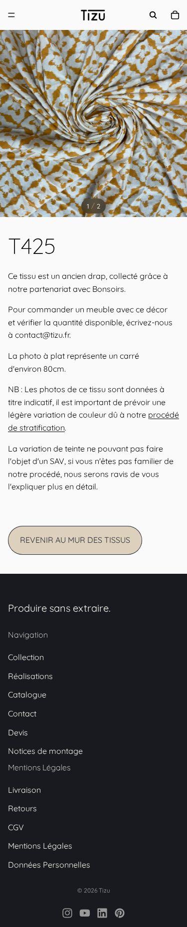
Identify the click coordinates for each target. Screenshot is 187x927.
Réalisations (30, 676)
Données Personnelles (49, 865)
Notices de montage (45, 751)
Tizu (104, 890)
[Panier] (175, 15)
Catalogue (27, 695)
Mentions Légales (40, 846)
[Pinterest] (120, 913)
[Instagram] (67, 913)
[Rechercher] (153, 15)
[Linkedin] (102, 913)
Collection (26, 658)
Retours (22, 809)
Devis (18, 732)
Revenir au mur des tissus (75, 540)
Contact (22, 713)
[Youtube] (85, 913)
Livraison (24, 790)
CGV (16, 827)
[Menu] (11, 14)
